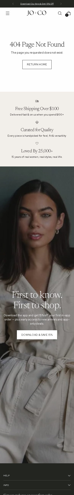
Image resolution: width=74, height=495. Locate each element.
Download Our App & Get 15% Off (37, 3)
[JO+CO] (37, 13)
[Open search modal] (60, 13)
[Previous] (13, 4)
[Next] (61, 4)
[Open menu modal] (7, 13)
